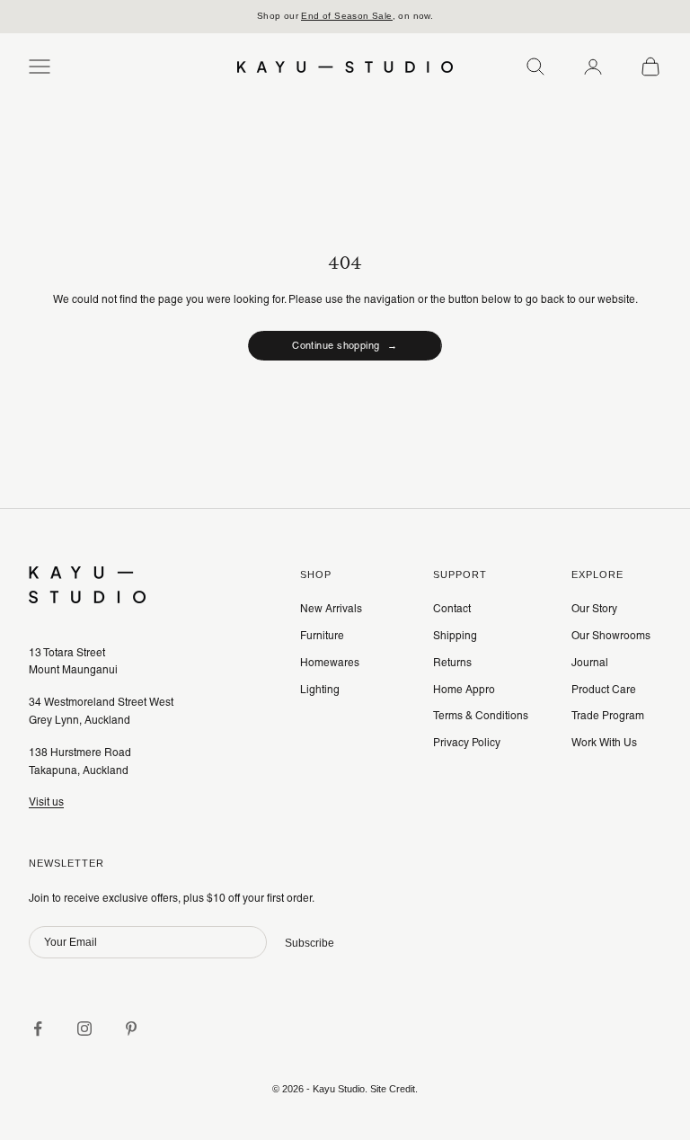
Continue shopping (345, 345)
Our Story (594, 608)
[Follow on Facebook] (38, 1029)
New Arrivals (331, 608)
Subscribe (309, 943)
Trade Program (607, 715)
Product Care (603, 689)
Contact (452, 608)
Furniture (322, 635)
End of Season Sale (346, 16)
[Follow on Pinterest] (131, 1029)
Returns (452, 662)
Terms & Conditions (480, 715)
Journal (589, 662)
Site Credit (392, 1088)
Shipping (455, 635)
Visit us (46, 802)
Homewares (329, 662)
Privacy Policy (466, 742)
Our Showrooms (610, 635)
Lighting (320, 689)
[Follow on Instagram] (84, 1029)
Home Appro (464, 689)
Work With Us (604, 742)
